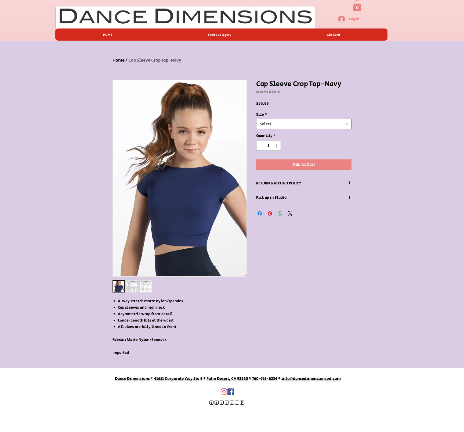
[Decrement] (260, 146)
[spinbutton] (268, 146)
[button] (357, 5)
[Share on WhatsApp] (280, 213)
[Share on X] (290, 213)
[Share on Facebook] (259, 213)
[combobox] (303, 124)
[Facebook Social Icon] (230, 391)
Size (261, 114)
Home (119, 60)
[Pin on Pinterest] (270, 213)
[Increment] (276, 146)
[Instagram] (224, 391)
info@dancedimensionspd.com (311, 378)
